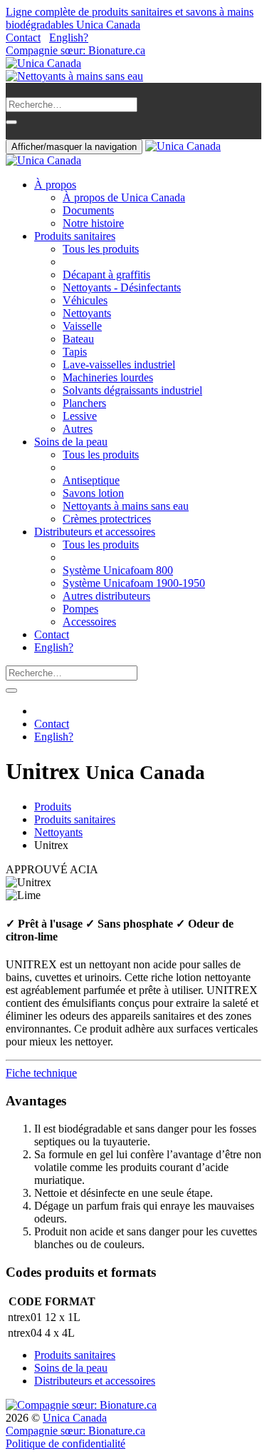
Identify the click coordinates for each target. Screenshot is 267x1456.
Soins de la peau (71, 1368)
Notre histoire (93, 223)
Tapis (75, 352)
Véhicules (85, 300)
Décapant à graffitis (106, 274)
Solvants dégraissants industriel (132, 390)
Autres (78, 429)
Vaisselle (82, 326)
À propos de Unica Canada (124, 197)
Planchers (84, 403)
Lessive (80, 416)
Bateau (78, 339)
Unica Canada (75, 1418)
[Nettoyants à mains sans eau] (74, 76)
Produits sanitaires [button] (74, 236)
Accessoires (89, 622)
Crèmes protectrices (107, 519)
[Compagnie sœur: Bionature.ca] (81, 1405)
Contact (23, 37)
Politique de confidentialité (65, 1443)
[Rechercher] (11, 122)
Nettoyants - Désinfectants (122, 287)
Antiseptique (91, 480)
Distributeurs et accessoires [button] (94, 532)
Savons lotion (93, 493)
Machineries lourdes (108, 377)
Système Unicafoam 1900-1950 (134, 583)
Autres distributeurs (106, 596)
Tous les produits (101, 249)
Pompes (80, 609)
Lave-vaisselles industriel (119, 364)
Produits (52, 806)
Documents (88, 210)
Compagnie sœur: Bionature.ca (75, 50)
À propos (55, 185)
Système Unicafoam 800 (118, 570)
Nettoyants (87, 313)
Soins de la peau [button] (71, 442)
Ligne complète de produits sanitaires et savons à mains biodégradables (129, 18)
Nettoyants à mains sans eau (126, 506)
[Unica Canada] (43, 63)
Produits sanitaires (74, 819)
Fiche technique (41, 1073)
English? (68, 37)
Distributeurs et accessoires (94, 1381)
